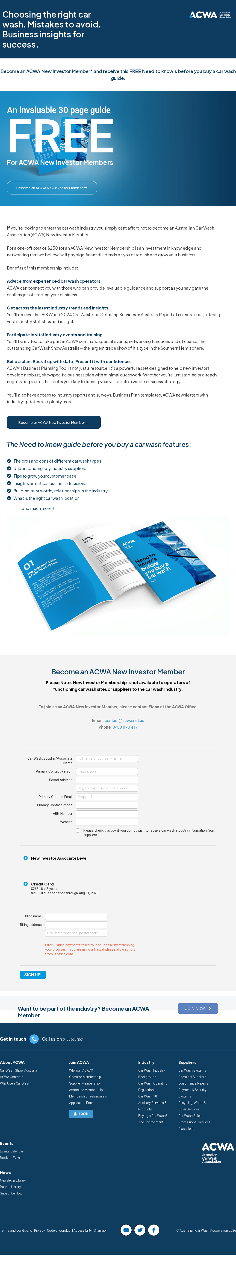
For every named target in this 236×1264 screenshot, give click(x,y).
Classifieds (186, 1129)
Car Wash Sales (189, 1116)
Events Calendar (11, 1151)
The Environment (150, 1122)
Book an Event (10, 1158)
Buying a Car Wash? (152, 1116)
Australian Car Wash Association (204, 1230)
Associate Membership (86, 1090)
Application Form (81, 1103)
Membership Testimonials (88, 1096)
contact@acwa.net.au (124, 720)
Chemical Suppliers (192, 1077)
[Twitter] (140, 1230)
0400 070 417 (125, 727)
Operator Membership (85, 1077)
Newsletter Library (13, 1180)
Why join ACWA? (81, 1070)
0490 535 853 (73, 1039)
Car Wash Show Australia (18, 1070)
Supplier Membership (84, 1083)
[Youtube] (126, 1230)
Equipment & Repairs (193, 1083)
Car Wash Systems (192, 1070)
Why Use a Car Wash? (16, 1083)
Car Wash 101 (148, 1096)
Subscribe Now (11, 1193)
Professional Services (194, 1122)
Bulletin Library (10, 1187)
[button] (198, 1008)
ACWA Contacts (11, 1077)
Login (83, 1114)
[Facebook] (153, 1230)
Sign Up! (32, 974)
